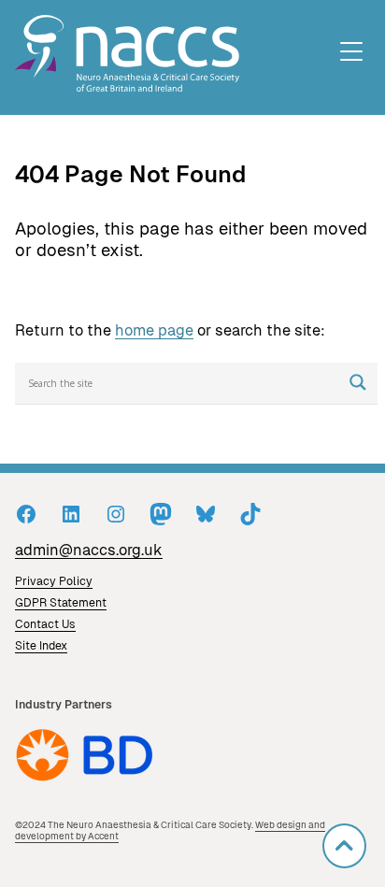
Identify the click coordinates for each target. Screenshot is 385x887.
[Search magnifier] (358, 382)
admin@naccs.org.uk (89, 550)
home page (154, 330)
